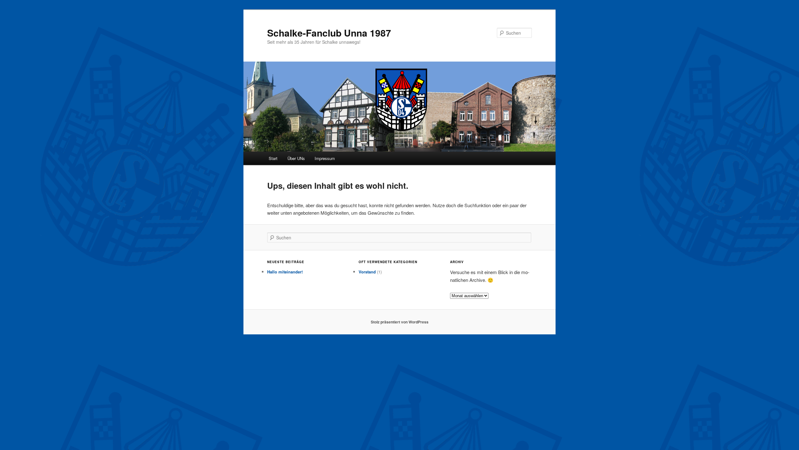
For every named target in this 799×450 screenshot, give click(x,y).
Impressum (325, 158)
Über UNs (296, 158)
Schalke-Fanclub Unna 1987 (329, 32)
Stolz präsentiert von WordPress (400, 322)
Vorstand (367, 272)
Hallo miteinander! (285, 272)
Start (273, 158)
